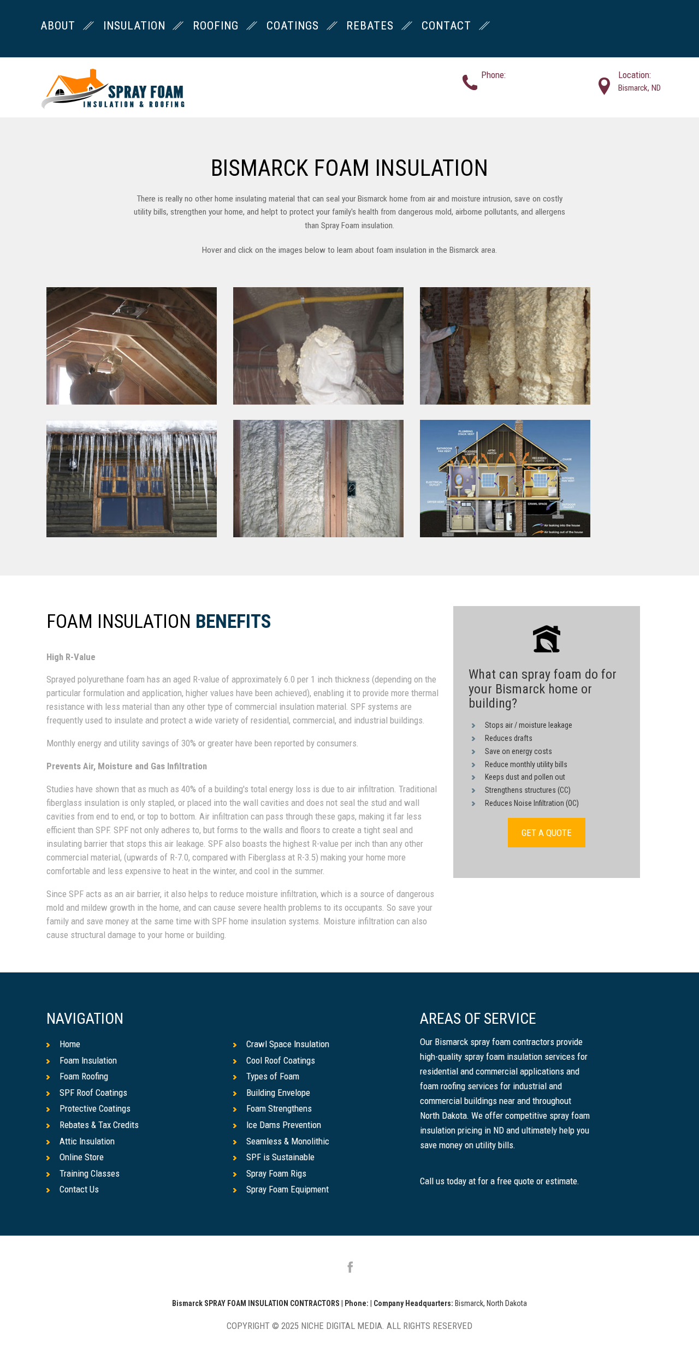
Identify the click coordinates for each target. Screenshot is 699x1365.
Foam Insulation (88, 1060)
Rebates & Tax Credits (99, 1124)
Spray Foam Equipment (287, 1189)
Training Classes (90, 1173)
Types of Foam (272, 1076)
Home (70, 1043)
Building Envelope (278, 1092)
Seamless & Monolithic (287, 1141)
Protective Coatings (95, 1108)
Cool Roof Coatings (280, 1060)
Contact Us (79, 1189)
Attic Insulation (87, 1141)
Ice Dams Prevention (283, 1124)
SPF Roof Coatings (93, 1092)
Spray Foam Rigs (276, 1173)
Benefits (233, 622)
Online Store (82, 1157)
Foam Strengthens (279, 1108)
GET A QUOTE (547, 832)
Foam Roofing (84, 1076)
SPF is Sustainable (280, 1157)
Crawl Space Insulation (287, 1043)
